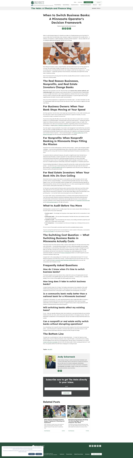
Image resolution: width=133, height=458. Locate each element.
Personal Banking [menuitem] (57, 4)
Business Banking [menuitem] (66, 4)
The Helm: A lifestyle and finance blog (51, 8)
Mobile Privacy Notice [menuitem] (78, 454)
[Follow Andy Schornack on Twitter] (61, 371)
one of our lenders (49, 231)
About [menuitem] (100, 4)
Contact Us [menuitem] (62, 454)
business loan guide (47, 134)
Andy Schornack (66, 356)
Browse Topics (96, 8)
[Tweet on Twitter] (68, 28)
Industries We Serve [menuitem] (74, 4)
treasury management (66, 252)
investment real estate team (83, 200)
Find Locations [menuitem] (96, 454)
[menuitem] (90, 446)
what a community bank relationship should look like (64, 260)
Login (98, 2)
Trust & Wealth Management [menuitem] (85, 4)
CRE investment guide (52, 202)
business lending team (79, 132)
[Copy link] (70, 28)
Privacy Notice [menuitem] (69, 454)
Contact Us (80, 2)
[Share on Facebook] (65, 28)
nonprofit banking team (57, 167)
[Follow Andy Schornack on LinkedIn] (59, 371)
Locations (88, 2)
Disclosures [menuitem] (87, 454)
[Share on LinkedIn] (63, 28)
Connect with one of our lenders (50, 342)
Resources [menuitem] (95, 4)
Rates (75, 2)
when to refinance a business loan (62, 125)
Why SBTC (50, 349)
